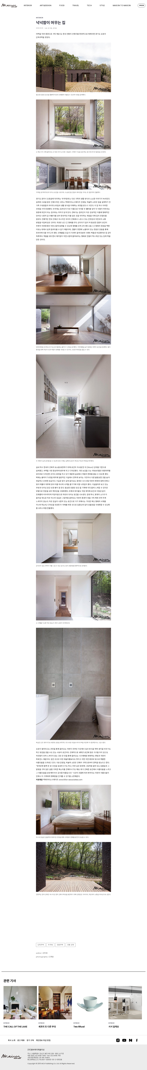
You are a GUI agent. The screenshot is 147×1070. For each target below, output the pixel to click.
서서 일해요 (113, 1026)
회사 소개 (11, 1040)
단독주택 (41, 945)
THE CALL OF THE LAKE (15, 1026)
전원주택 (60, 945)
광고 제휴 (21, 1040)
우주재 (50, 945)
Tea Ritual (79, 1026)
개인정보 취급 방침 (43, 1040)
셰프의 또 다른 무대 (47, 1026)
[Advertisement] (73, 925)
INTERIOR (39, 18)
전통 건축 (70, 945)
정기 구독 (30, 1040)
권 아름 (50, 28)
